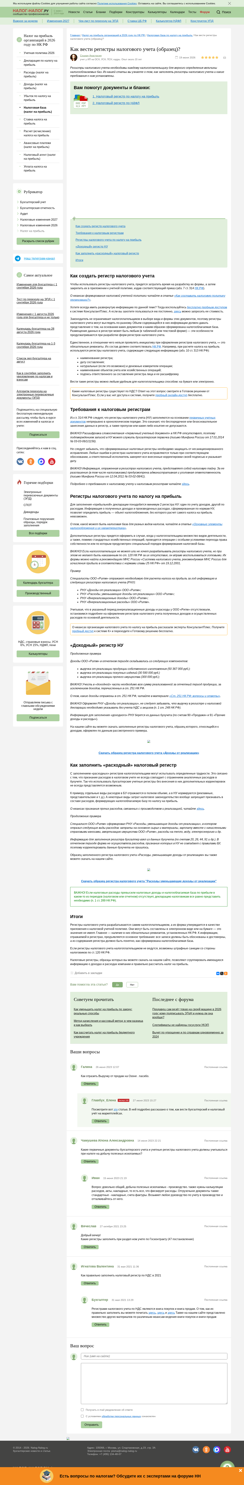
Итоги (79, 260)
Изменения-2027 (58, 21)
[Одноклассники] (225, 973)
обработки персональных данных (121, 1416)
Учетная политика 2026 (39, 52)
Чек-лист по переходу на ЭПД (98, 21)
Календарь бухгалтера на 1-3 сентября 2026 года (36, 345)
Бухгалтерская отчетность (37, 208)
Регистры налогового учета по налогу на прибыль (108, 239)
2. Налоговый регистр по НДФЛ (116, 103)
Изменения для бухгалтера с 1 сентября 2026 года (37, 286)
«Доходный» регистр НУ (92, 246)
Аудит (24, 213)
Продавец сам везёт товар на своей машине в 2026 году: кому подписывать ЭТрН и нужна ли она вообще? (186, 1013)
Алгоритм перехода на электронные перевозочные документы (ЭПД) (35, 394)
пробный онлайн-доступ (171, 395)
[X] (221, 973)
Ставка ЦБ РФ (137, 21)
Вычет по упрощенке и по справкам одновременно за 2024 (187, 1034)
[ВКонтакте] (218, 973)
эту (116, 1109)
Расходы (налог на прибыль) (36, 74)
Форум (205, 12)
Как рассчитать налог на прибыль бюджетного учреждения (104, 1034)
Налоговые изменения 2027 (39, 219)
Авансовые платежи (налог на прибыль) (37, 144)
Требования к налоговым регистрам (100, 233)
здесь (177, 311)
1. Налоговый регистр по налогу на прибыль (126, 96)
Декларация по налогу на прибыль (40, 62)
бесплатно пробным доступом (207, 307)
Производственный (38, 593)
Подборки (115, 12)
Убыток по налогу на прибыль (37, 97)
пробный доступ (83, 631)
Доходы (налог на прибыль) (35, 86)
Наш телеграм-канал (39, 258)
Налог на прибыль (32, 231)
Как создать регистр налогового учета (100, 226)
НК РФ (199, 288)
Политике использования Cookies (117, 3)
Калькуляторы (157, 12)
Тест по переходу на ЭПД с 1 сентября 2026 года (36, 301)
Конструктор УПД (202, 21)
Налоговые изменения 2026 (39, 225)
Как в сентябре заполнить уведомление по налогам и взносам (35, 376)
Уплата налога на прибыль (35, 168)
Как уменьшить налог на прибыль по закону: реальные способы (103, 1011)
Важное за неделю (25, 21)
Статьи (88, 12)
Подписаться (38, 434)
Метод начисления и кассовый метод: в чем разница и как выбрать (108, 1022)
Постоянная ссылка (215, 1067)
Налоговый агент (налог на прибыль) (40, 156)
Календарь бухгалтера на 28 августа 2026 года (35, 330)
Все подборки (38, 533)
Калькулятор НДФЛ (168, 21)
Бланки (101, 12)
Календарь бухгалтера (38, 582)
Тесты (192, 12)
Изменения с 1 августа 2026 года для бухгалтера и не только (38, 316)
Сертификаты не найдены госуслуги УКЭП (180, 1024)
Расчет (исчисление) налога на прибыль (37, 133)
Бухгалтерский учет (33, 202)
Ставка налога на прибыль (35, 121)
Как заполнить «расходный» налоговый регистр (107, 253)
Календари (177, 12)
